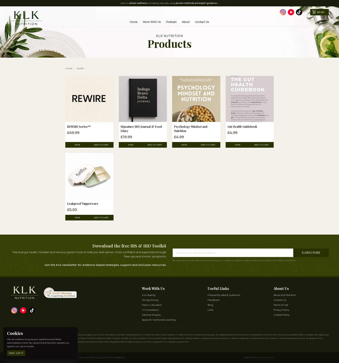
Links (210, 309)
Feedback (214, 300)
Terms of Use (280, 304)
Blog (210, 304)
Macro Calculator (152, 304)
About (186, 21)
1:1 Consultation (150, 309)
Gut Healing (148, 295)
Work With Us (152, 21)
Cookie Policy (281, 314)
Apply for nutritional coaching (159, 319)
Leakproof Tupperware (82, 203)
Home (134, 21)
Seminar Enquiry (151, 314)
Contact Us (202, 21)
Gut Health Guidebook (242, 126)
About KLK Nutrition (284, 295)
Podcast (171, 21)
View (77, 145)
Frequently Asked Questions (224, 295)
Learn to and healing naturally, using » (169, 3)
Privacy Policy (281, 309)
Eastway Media (265, 357)
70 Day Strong (150, 300)
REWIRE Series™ (79, 126)
